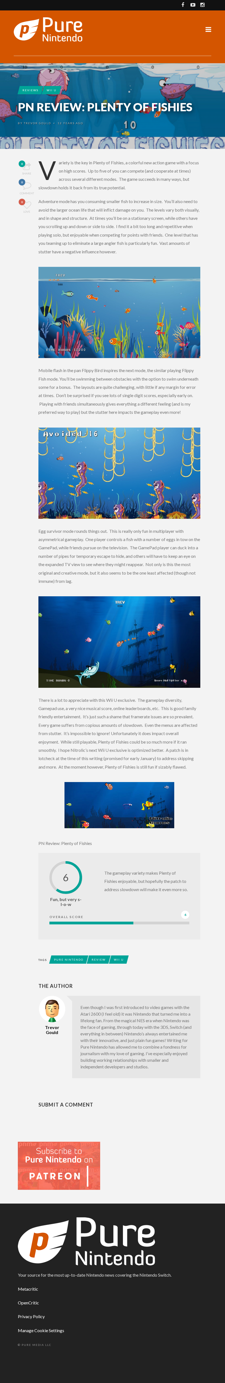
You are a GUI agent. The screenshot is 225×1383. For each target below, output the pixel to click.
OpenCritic (28, 1302)
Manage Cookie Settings (41, 1330)
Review (99, 959)
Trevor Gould (37, 123)
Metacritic (28, 1288)
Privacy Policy (31, 1316)
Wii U (52, 90)
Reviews (30, 90)
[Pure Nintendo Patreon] (59, 1165)
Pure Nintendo (68, 959)
